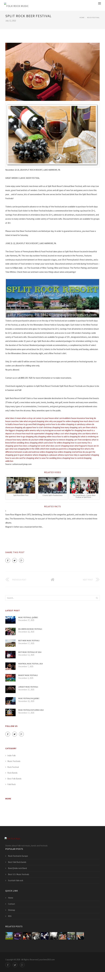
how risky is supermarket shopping (84, 455)
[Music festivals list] (62, 936)
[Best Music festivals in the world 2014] (44, 936)
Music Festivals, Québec (28, 617)
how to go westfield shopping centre (35, 424)
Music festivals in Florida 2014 (30, 710)
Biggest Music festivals (28, 675)
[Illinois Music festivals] (71, 936)
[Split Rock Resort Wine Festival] (18, 936)
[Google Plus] (21, 560)
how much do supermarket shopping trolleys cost (43, 433)
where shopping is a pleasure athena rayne (51, 455)
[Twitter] (14, 560)
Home (82, 17)
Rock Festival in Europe (18, 856)
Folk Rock (11, 784)
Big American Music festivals (30, 629)
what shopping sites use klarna (78, 433)
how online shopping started (66, 452)
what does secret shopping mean (60, 445)
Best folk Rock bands (17, 862)
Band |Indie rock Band (17, 868)
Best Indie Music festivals (28, 640)
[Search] (97, 598)
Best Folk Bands (14, 778)
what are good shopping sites (36, 421)
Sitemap (11, 910)
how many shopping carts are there (76, 427)
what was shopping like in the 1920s (24, 448)
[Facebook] (7, 560)
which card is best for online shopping (54, 442)
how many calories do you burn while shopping (32, 439)
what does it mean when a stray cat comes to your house (29, 418)
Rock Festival (93, 17)
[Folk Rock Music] (16, 5)
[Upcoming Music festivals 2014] (53, 936)
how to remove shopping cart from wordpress (71, 439)
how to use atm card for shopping (19, 458)
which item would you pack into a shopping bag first (62, 448)
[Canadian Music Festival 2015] (36, 936)
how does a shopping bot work (32, 445)
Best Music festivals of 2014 (29, 652)
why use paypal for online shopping (64, 421)
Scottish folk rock (15, 880)
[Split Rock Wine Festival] (9, 936)
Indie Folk (11, 755)
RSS (9, 916)
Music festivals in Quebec (29, 698)
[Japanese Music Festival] (80, 936)
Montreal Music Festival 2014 (30, 664)
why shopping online (43, 436)
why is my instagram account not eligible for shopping (59, 430)
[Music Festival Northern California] (27, 936)
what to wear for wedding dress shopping (52, 458)
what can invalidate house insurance (69, 418)
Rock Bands (12, 772)
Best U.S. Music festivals (18, 874)
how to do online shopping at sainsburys (68, 424)
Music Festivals (13, 761)
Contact (11, 904)
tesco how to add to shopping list (66, 436)
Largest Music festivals (28, 687)
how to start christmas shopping (46, 427)
